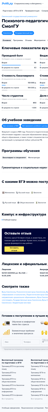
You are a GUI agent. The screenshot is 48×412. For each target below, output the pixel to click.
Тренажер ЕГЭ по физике (12, 395)
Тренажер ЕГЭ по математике (9, 374)
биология (37, 193)
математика (10, 193)
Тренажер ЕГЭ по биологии (13, 385)
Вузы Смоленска (9, 292)
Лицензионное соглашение (32, 408)
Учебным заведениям (11, 408)
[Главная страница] (7, 3)
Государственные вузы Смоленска (27, 300)
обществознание (27, 203)
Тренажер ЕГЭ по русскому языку (13, 367)
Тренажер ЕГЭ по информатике (9, 390)
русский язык (24, 193)
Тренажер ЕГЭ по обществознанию (9, 380)
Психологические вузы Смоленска (30, 292)
